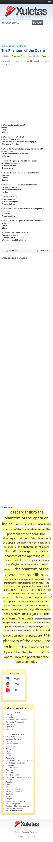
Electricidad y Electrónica (16, 763)
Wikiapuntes (25, 836)
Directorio (13, 46)
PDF (16, 689)
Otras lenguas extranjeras (16, 789)
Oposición (10, 727)
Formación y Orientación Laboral (19, 777)
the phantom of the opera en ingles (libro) (30, 626)
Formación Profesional (15, 722)
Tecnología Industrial (14, 791)
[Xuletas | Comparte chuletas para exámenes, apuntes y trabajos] (26, 18)
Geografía (10, 758)
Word (17, 678)
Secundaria (10, 717)
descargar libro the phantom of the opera (25, 616)
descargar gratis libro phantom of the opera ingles (26, 553)
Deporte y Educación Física (16, 801)
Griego (8, 787)
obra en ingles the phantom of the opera (27, 599)
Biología (9, 748)
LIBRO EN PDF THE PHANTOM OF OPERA (24, 589)
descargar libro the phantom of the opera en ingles (25, 518)
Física (8, 751)
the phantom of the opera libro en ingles (26, 641)
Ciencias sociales (12, 767)
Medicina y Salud (12, 775)
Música (9, 796)
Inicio (4, 46)
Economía (10, 765)
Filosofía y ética (12, 744)
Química (9, 753)
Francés (9, 779)
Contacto (25, 832)
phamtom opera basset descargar (17, 630)
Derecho (9, 770)
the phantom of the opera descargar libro (27, 572)
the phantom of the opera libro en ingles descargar (26, 593)
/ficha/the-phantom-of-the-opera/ (27, 624)
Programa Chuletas (20, 56)
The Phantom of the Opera (23, 50)
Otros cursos (11, 729)
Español (9, 782)
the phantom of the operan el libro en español (26, 584)
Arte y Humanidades (14, 811)
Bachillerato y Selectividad (16, 719)
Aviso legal (34, 832)
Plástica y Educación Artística (17, 806)
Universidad (10, 724)
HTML (17, 684)
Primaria (9, 715)
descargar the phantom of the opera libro (29, 531)
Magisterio (10, 772)
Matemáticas (11, 746)
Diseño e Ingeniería (13, 803)
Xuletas (17, 832)
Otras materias (12, 736)
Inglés (23, 46)
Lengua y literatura (13, 739)
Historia (9, 741)
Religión (9, 799)
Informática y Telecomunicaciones (19, 760)
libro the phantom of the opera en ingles (32, 659)
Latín (8, 784)
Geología (9, 794)
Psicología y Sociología (15, 808)
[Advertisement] (26, 35)
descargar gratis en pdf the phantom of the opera (27, 540)
